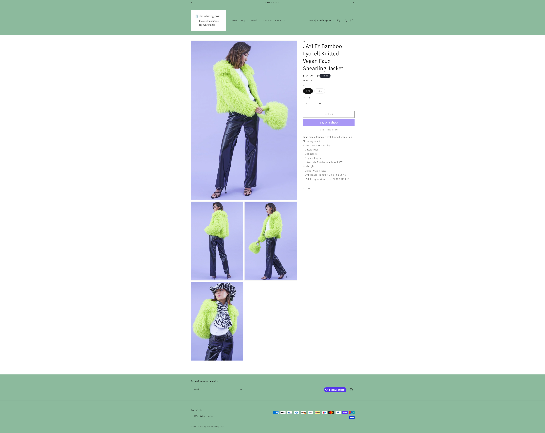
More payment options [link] (329, 130)
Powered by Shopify (218, 426)
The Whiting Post (203, 426)
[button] (244, 20)
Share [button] (309, 188)
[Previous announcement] (191, 3)
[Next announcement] (353, 3)
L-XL (321, 91)
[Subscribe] (240, 389)
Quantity (306, 97)
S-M (309, 91)
